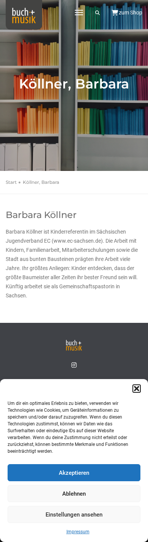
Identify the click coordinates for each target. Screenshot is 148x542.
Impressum (78, 531)
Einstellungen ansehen (74, 514)
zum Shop (130, 12)
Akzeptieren (74, 472)
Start (11, 182)
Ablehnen (74, 493)
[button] (136, 388)
